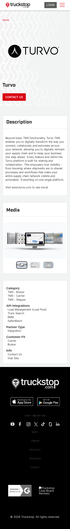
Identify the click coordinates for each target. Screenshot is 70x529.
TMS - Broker (16, 292)
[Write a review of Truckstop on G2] (19, 491)
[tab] (21, 265)
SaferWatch (15, 321)
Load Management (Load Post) (27, 309)
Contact (35, 467)
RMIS (11, 317)
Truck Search (16, 313)
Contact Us (14, 97)
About (35, 432)
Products (35, 449)
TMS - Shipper (17, 299)
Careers (35, 441)
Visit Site (13, 358)
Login (50, 5)
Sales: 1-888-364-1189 (35, 415)
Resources (35, 458)
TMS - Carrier (16, 295)
